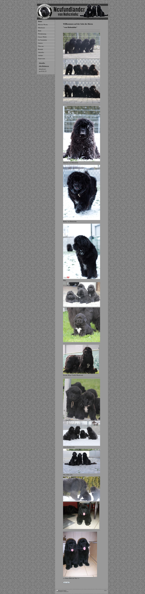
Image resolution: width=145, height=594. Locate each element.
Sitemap (65, 590)
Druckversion (60, 590)
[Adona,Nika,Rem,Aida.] (81, 433)
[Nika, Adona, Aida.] (81, 461)
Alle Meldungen (44, 66)
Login (105, 590)
